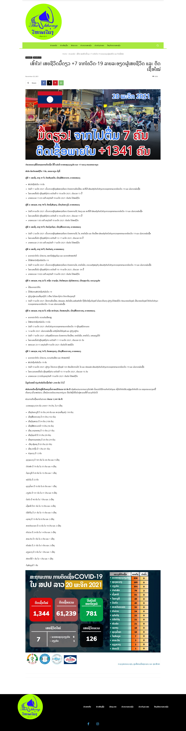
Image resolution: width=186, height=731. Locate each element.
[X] (49, 82)
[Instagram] (98, 724)
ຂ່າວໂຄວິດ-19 (37, 57)
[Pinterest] (55, 82)
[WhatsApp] (61, 82)
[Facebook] (43, 82)
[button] (158, 45)
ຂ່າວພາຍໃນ (72, 54)
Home (65, 54)
